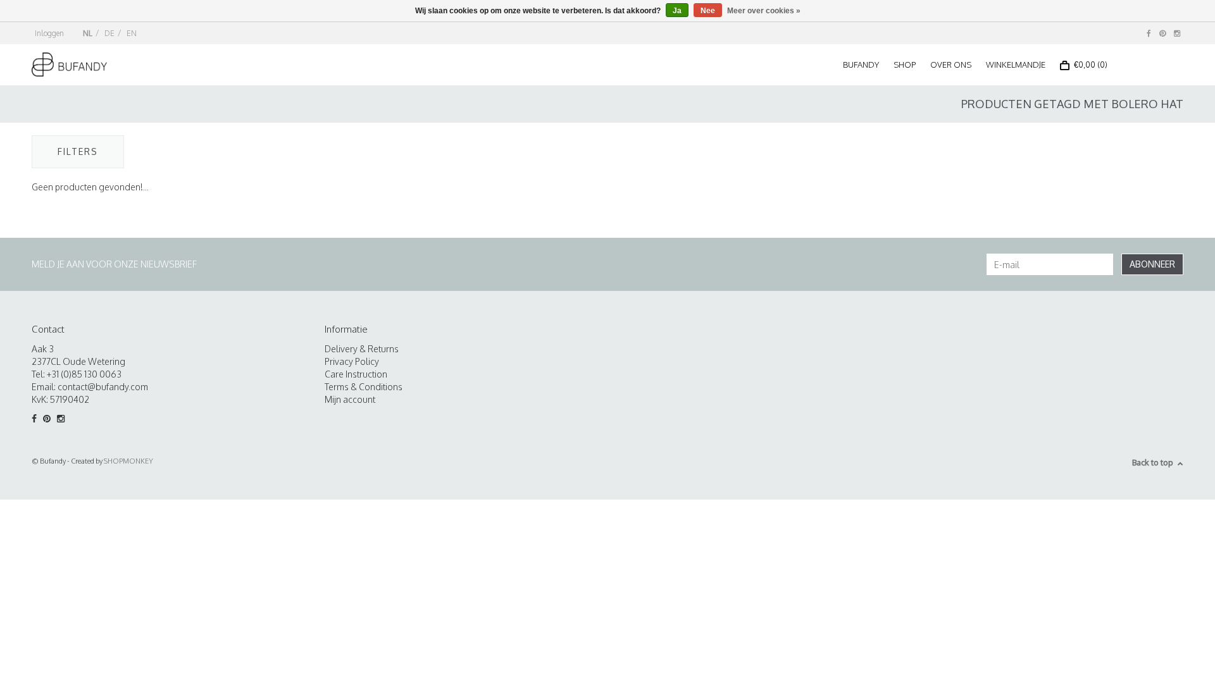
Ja (677, 10)
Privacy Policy (352, 361)
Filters (78, 151)
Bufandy (861, 64)
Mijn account (350, 399)
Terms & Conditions (363, 386)
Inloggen (49, 33)
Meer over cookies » (764, 10)
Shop (905, 64)
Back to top (1152, 462)
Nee (708, 10)
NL (87, 33)
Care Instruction (356, 374)
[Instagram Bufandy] (1177, 33)
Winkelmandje (1015, 64)
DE (109, 33)
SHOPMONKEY (128, 461)
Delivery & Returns (362, 348)
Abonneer (1152, 264)
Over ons (950, 64)
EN (132, 33)
